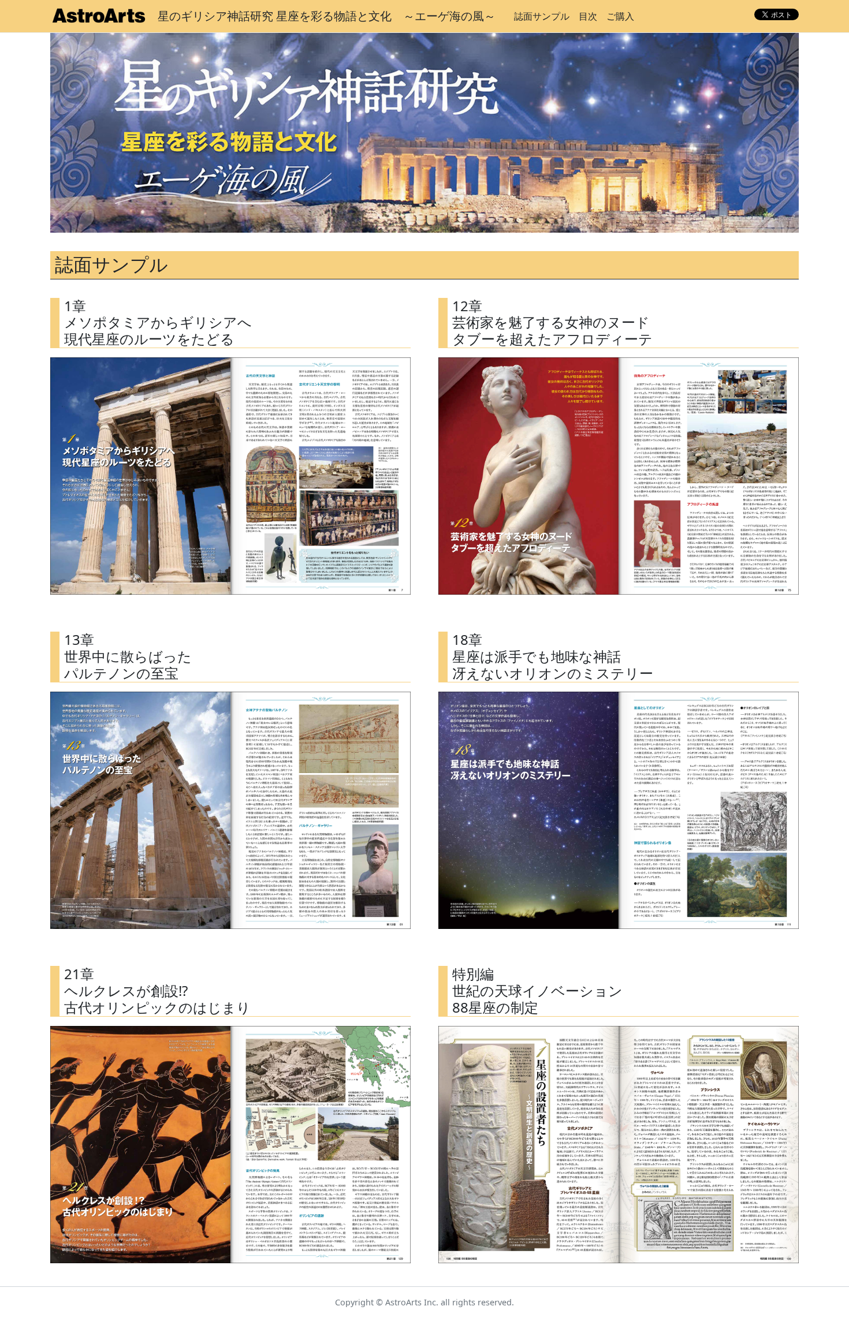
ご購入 (620, 16)
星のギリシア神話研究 (327, 16)
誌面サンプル (541, 16)
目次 (588, 16)
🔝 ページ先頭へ (631, 1306)
